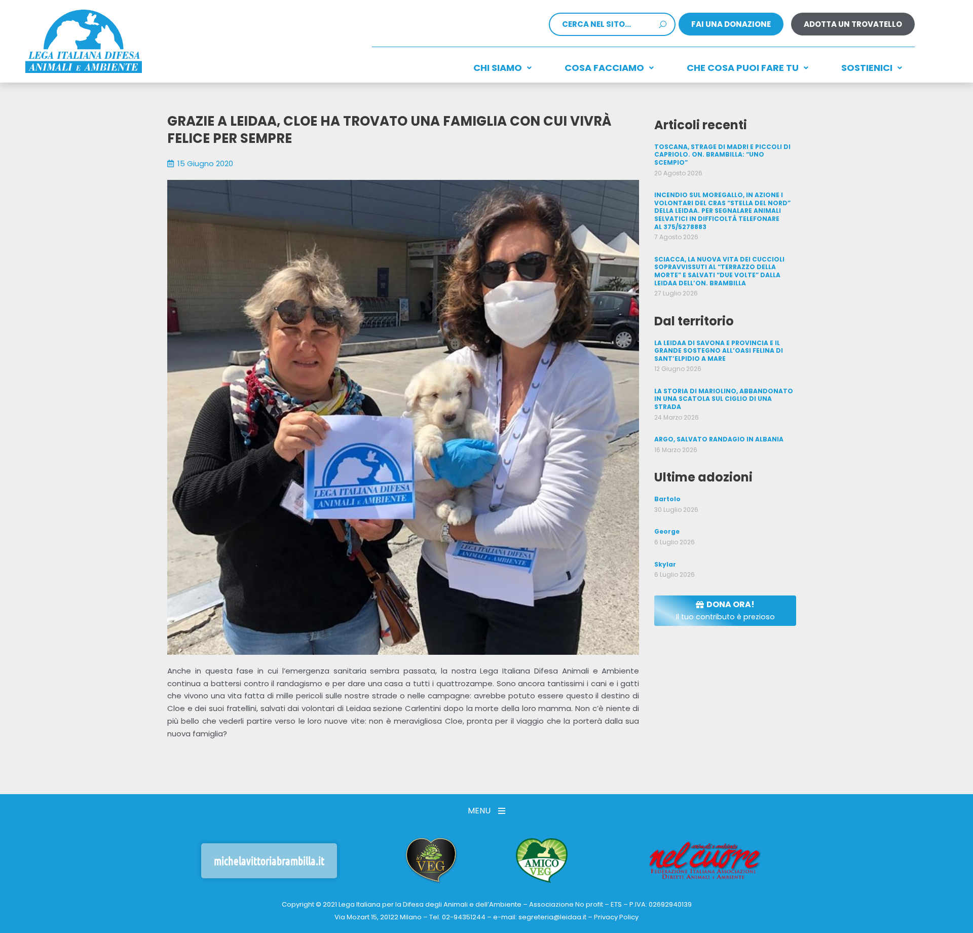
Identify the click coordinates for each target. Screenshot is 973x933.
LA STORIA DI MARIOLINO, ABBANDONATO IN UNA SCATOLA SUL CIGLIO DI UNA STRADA (723, 399)
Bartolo (667, 499)
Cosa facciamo (604, 67)
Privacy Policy (616, 917)
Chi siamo (497, 67)
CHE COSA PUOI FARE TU (743, 67)
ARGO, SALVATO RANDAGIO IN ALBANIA (718, 439)
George (667, 531)
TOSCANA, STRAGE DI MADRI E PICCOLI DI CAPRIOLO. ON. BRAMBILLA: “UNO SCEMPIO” (722, 154)
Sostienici (866, 67)
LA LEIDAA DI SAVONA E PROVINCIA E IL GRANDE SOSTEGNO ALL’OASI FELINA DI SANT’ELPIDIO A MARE (718, 351)
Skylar (665, 564)
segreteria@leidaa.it (552, 917)
